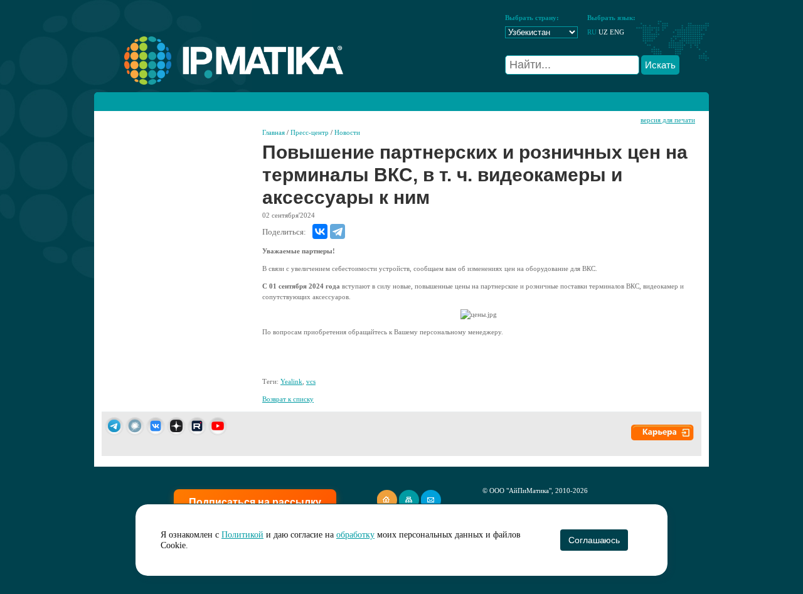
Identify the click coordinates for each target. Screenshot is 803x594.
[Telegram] (337, 231)
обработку (355, 534)
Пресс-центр (309, 132)
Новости (347, 132)
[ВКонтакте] (319, 231)
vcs (311, 381)
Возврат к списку (288, 399)
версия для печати (668, 120)
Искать (660, 65)
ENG (617, 32)
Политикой (242, 534)
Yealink (291, 381)
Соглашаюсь (593, 540)
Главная (273, 132)
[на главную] (218, 82)
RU (592, 32)
